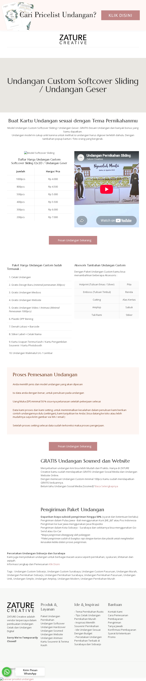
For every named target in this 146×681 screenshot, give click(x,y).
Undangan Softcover (53, 623)
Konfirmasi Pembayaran (122, 629)
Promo (112, 637)
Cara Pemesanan (118, 615)
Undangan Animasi (52, 638)
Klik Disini (54, 564)
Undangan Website (52, 634)
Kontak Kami (115, 611)
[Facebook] (118, 669)
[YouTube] (128, 669)
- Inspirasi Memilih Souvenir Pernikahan (86, 624)
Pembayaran (115, 619)
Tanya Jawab (115, 626)
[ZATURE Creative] (73, 39)
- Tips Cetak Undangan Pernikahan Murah (87, 617)
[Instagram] (133, 669)
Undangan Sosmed (52, 630)
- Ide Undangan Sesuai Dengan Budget (87, 631)
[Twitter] (123, 669)
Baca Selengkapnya (106, 486)
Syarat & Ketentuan (119, 633)
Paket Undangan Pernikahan (50, 618)
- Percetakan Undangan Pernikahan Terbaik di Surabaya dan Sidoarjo (88, 640)
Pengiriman (114, 622)
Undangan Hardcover (53, 627)
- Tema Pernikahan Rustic (89, 611)
